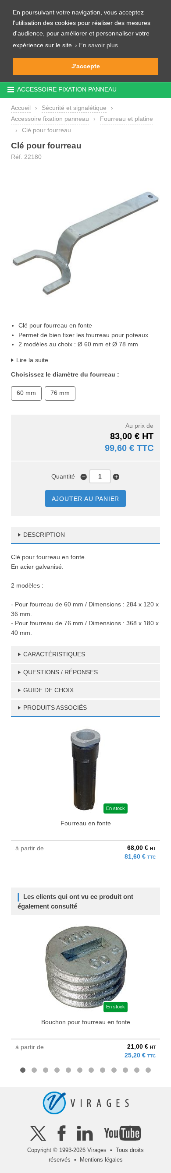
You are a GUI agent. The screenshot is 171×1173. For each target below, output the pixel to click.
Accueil (21, 107)
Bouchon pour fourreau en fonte (85, 1021)
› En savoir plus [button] (96, 45)
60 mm (26, 392)
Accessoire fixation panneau (50, 118)
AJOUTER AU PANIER (86, 498)
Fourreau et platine (126, 118)
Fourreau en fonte (86, 823)
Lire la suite (32, 359)
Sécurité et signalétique (74, 107)
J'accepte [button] (85, 66)
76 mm (60, 392)
